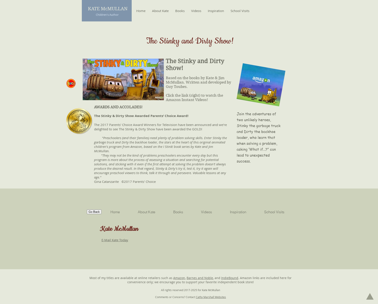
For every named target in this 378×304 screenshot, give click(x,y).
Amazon (179, 278)
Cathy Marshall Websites (211, 297)
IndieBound (229, 278)
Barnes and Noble (200, 278)
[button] (180, 10)
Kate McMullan (119, 229)
